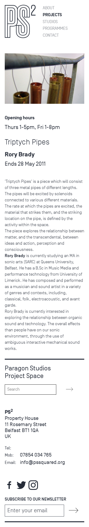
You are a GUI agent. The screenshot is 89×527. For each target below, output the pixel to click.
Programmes (55, 28)
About (49, 7)
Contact (51, 35)
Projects (52, 14)
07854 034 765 (36, 455)
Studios (50, 21)
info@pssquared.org (42, 462)
